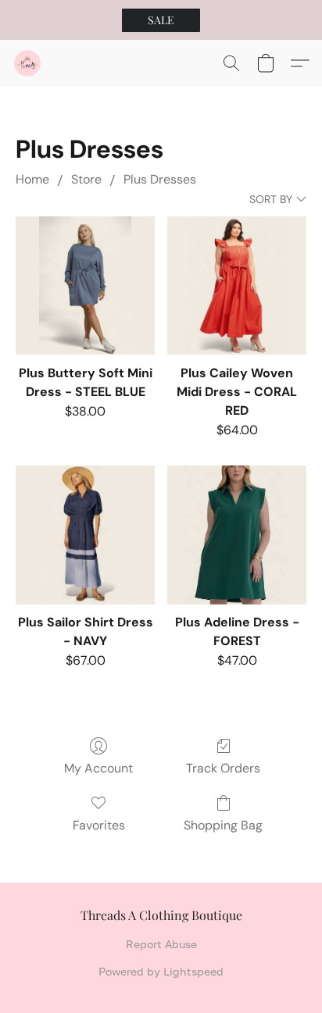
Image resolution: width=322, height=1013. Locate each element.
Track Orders (223, 768)
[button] (161, 20)
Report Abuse (161, 944)
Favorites (99, 825)
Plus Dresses (159, 179)
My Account (98, 768)
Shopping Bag (223, 825)
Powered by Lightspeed (161, 971)
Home (32, 179)
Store (86, 179)
